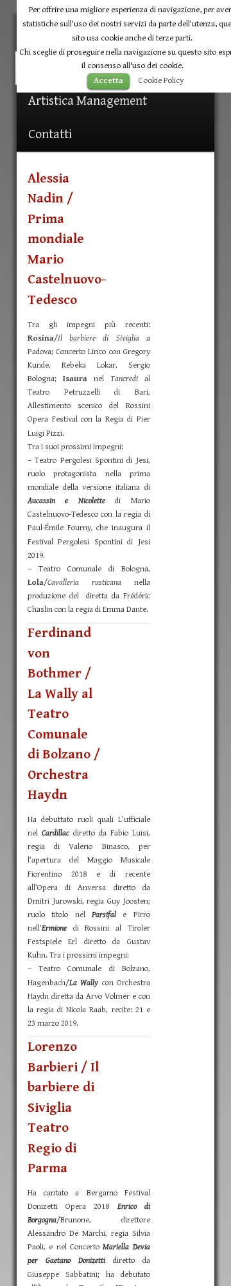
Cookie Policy (161, 80)
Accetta (108, 80)
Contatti (50, 134)
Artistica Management (87, 101)
